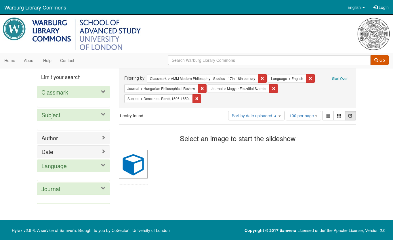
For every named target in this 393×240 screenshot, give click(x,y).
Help (47, 60)
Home (9, 60)
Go (381, 60)
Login (383, 7)
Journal (50, 189)
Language (54, 166)
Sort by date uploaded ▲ (255, 115)
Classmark (54, 92)
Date (47, 151)
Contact (67, 60)
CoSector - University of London (141, 230)
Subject (50, 115)
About (29, 60)
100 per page (302, 115)
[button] (356, 7)
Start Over (340, 78)
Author (49, 138)
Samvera (68, 230)
